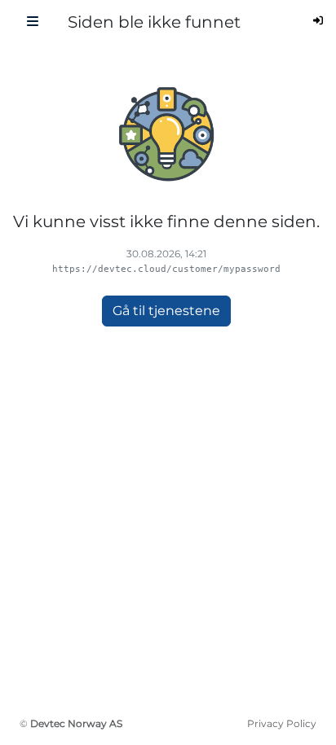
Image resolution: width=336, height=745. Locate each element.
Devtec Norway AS (76, 723)
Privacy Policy (281, 723)
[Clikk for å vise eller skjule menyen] (32, 22)
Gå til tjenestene (166, 310)
